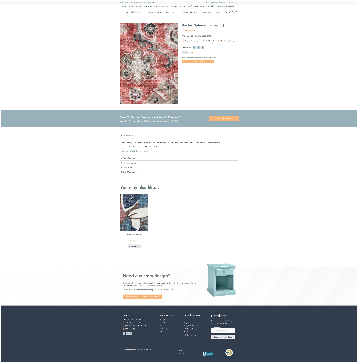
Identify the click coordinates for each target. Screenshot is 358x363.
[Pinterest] (130, 333)
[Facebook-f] (124, 333)
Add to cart (198, 62)
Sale (218, 12)
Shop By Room (155, 12)
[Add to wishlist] (145, 197)
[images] (149, 63)
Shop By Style (172, 12)
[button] (194, 47)
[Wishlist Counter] (236, 12)
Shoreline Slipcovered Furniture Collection (145, 147)
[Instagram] (127, 333)
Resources (206, 12)
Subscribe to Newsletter (223, 337)
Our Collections (190, 12)
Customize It (134, 246)
